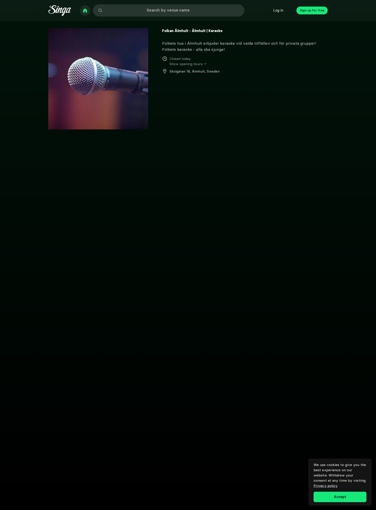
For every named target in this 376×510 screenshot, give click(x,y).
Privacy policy (325, 485)
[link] (85, 10)
